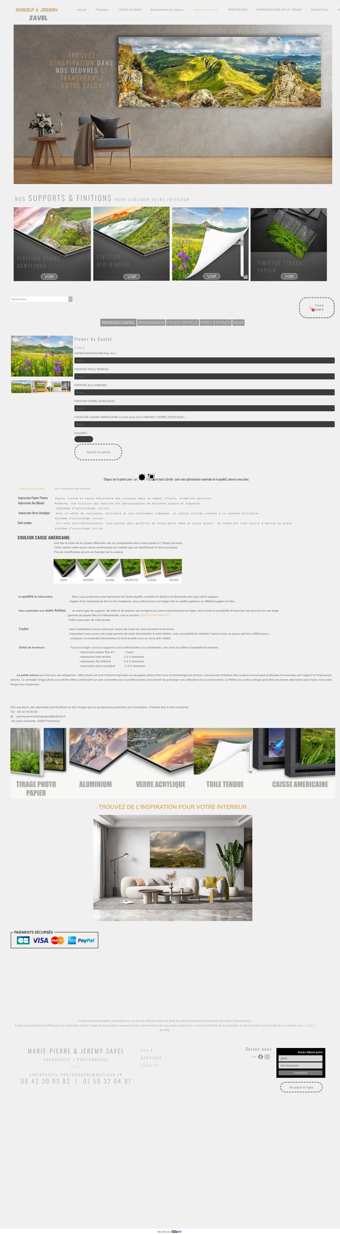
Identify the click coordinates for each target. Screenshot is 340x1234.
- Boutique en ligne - (205, 9)
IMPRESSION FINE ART (154, 615)
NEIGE (238, 322)
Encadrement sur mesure (167, 9)
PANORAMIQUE (151, 322)
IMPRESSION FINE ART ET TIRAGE (279, 9)
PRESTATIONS (237, 9)
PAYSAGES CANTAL (118, 322)
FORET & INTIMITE (216, 322)
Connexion (300, 1072)
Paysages (102, 9)
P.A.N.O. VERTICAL (182, 322)
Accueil (82, 9)
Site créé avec (164, 1232)
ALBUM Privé (319, 9)
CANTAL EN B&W (129, 9)
